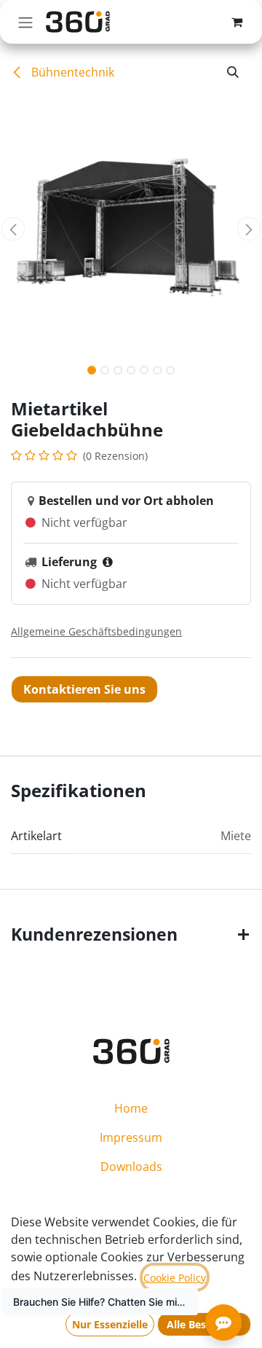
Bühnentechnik (71, 72)
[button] (233, 72)
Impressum (131, 1137)
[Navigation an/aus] (25, 22)
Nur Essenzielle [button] (110, 1324)
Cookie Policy (174, 1278)
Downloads (131, 1167)
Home (131, 1108)
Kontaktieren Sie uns (84, 689)
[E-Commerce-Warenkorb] (236, 21)
